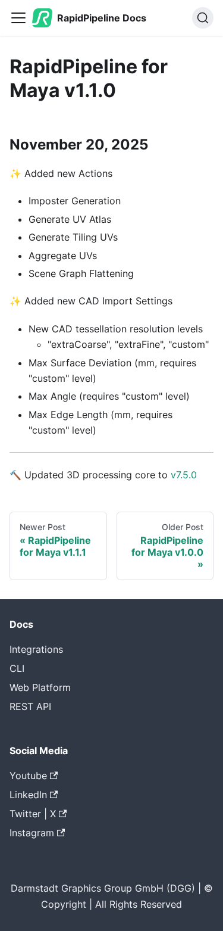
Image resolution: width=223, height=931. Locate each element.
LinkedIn (28, 795)
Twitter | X (33, 814)
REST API (30, 706)
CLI (17, 668)
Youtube (28, 775)
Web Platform (40, 687)
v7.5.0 (184, 475)
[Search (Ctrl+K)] (202, 18)
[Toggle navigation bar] (18, 18)
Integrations (36, 649)
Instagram (32, 833)
